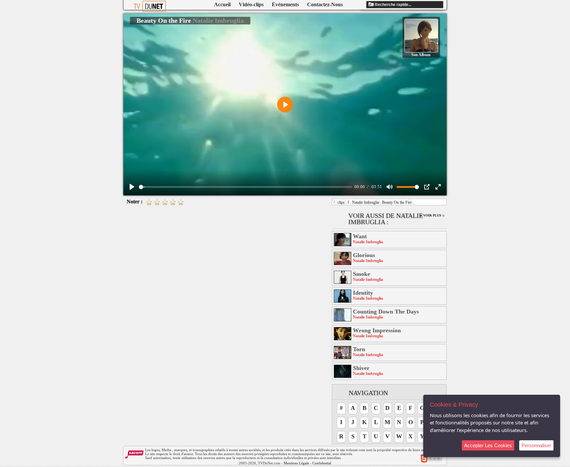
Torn (359, 349)
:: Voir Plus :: (432, 215)
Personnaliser (536, 445)
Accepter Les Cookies (488, 445)
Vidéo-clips (251, 4)
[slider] (245, 187)
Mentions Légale (296, 463)
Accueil (222, 4)
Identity (363, 292)
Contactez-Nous (325, 4)
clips (341, 202)
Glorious (364, 255)
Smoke (361, 274)
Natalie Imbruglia (365, 202)
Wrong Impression (377, 330)
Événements (285, 4)
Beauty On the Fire (397, 202)
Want (360, 236)
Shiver (361, 368)
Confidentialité (323, 463)
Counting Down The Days (386, 311)
